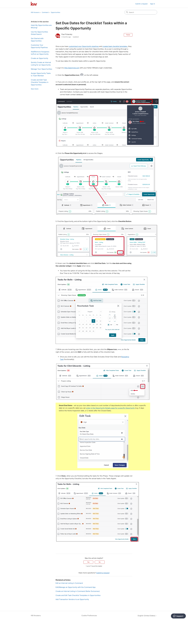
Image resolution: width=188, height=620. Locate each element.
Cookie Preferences (89, 615)
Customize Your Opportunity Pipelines (39, 46)
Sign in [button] (152, 4)
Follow (128, 35)
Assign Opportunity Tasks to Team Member (41, 74)
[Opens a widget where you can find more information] (178, 616)
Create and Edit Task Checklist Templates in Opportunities (39, 82)
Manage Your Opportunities (41, 69)
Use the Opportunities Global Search (39, 33)
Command (45, 12)
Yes (88, 562)
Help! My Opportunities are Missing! (41, 26)
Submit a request (141, 4)
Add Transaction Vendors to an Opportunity (72, 599)
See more (34, 89)
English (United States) (147, 616)
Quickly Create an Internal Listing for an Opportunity (41, 63)
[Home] (34, 4)
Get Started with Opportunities (37, 39)
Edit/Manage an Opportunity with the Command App (76, 587)
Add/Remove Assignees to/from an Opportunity (40, 53)
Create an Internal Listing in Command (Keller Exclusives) (78, 591)
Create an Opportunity (39, 58)
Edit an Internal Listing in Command (69, 583)
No (100, 562)
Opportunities (55, 12)
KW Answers (35, 12)
